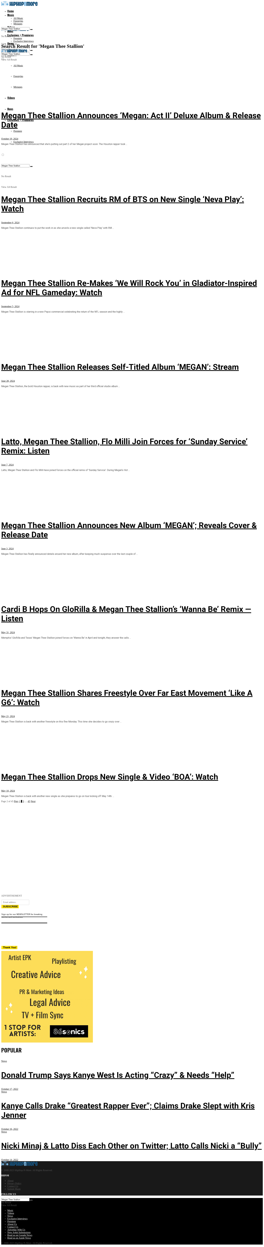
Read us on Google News (19, 1235)
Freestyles (18, 21)
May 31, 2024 (8, 632)
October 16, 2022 (9, 1129)
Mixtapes (17, 23)
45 (29, 801)
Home (10, 11)
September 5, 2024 (10, 306)
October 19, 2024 (9, 138)
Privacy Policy (14, 1183)
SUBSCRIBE (10, 906)
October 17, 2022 (9, 1089)
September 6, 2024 (10, 222)
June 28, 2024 (8, 381)
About (10, 1180)
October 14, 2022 (9, 1159)
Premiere (17, 38)
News (10, 109)
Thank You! (9, 947)
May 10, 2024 (8, 790)
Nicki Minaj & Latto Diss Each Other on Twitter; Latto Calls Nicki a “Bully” (131, 1145)
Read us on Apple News (19, 1238)
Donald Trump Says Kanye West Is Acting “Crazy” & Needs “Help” (117, 1075)
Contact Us (12, 1186)
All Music (18, 18)
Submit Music (14, 1189)
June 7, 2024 (7, 464)
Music (10, 15)
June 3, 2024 (7, 548)
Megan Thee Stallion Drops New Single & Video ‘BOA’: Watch (109, 777)
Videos (10, 1213)
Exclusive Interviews (23, 41)
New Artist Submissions (19, 1232)
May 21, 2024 (8, 716)
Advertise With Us (16, 1229)
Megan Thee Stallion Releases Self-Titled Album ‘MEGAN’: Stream (120, 367)
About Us (12, 1224)
